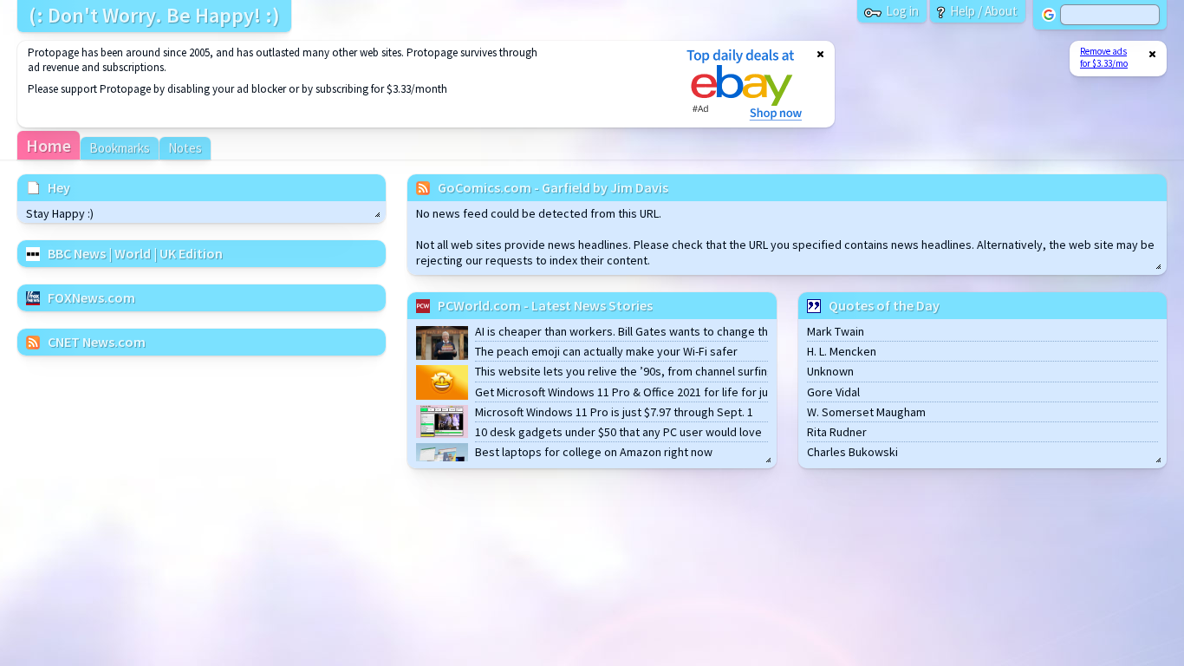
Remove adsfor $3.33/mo (1104, 57)
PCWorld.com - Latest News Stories (545, 305)
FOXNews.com (91, 297)
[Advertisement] (340, 84)
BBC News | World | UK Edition (135, 253)
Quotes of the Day (884, 305)
